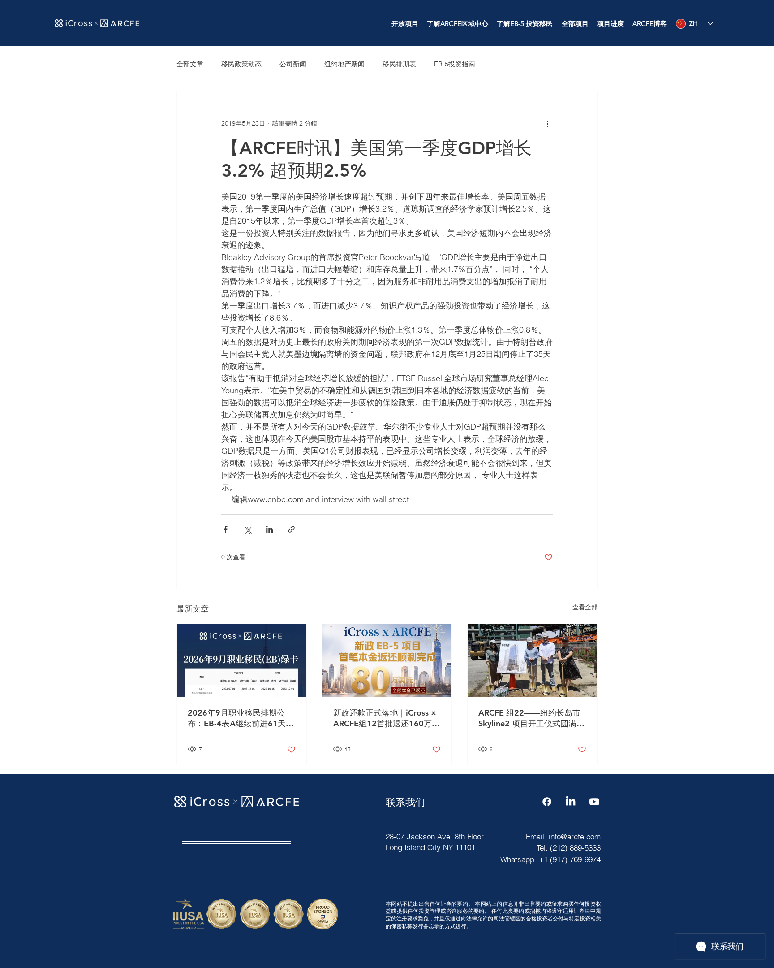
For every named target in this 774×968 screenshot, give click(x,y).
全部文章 (189, 64)
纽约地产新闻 (344, 64)
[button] (405, 23)
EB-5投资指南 (454, 64)
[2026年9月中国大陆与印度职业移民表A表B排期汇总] (241, 660)
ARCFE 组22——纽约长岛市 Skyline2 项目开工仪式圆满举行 (531, 718)
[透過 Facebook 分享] (225, 529)
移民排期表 (399, 64)
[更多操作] (547, 123)
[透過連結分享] (291, 529)
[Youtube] (594, 801)
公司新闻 (293, 64)
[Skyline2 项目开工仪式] (532, 660)
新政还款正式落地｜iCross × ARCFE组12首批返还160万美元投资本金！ (386, 718)
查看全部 (585, 607)
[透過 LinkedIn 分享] (269, 529)
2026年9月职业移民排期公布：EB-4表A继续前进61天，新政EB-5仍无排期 (241, 718)
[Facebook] (547, 801)
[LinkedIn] (570, 801)
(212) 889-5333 (575, 847)
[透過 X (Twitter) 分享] (247, 529)
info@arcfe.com (575, 836)
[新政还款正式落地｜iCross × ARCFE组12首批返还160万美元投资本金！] (387, 660)
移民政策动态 (241, 64)
